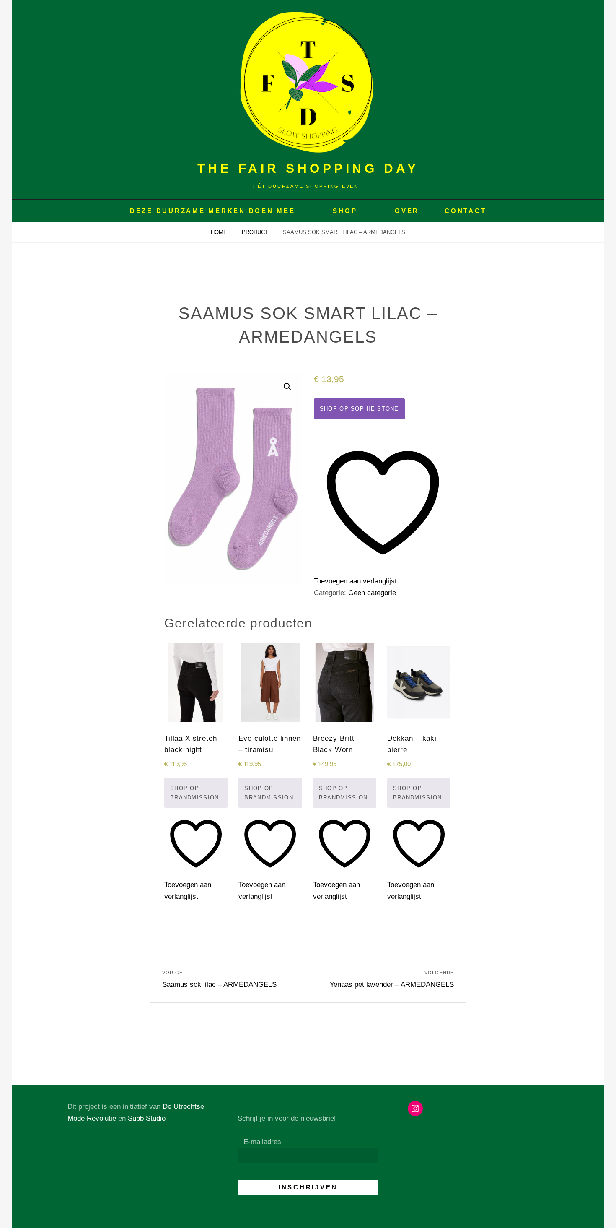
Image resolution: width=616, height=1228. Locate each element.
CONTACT (465, 210)
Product (256, 232)
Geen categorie (372, 593)
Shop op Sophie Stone (359, 409)
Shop (345, 210)
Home (220, 232)
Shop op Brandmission (194, 793)
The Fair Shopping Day (308, 168)
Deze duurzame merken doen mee (212, 210)
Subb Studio (147, 1118)
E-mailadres (262, 1142)
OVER (407, 210)
